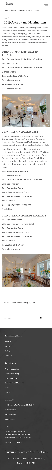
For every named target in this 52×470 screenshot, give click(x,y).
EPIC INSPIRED (30, 463)
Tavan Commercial (11, 378)
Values (7, 346)
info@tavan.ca (10, 419)
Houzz (19, 442)
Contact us (8, 355)
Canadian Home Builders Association (17, 434)
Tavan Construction (12, 369)
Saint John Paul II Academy (14, 383)
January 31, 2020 (28, 302)
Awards (13, 10)
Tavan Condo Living (12, 374)
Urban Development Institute (15, 431)
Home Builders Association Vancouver (18, 437)
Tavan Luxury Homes (14, 302)
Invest (7, 387)
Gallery (7, 351)
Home (6, 10)
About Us (8, 342)
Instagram (8, 442)
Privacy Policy (40, 459)
